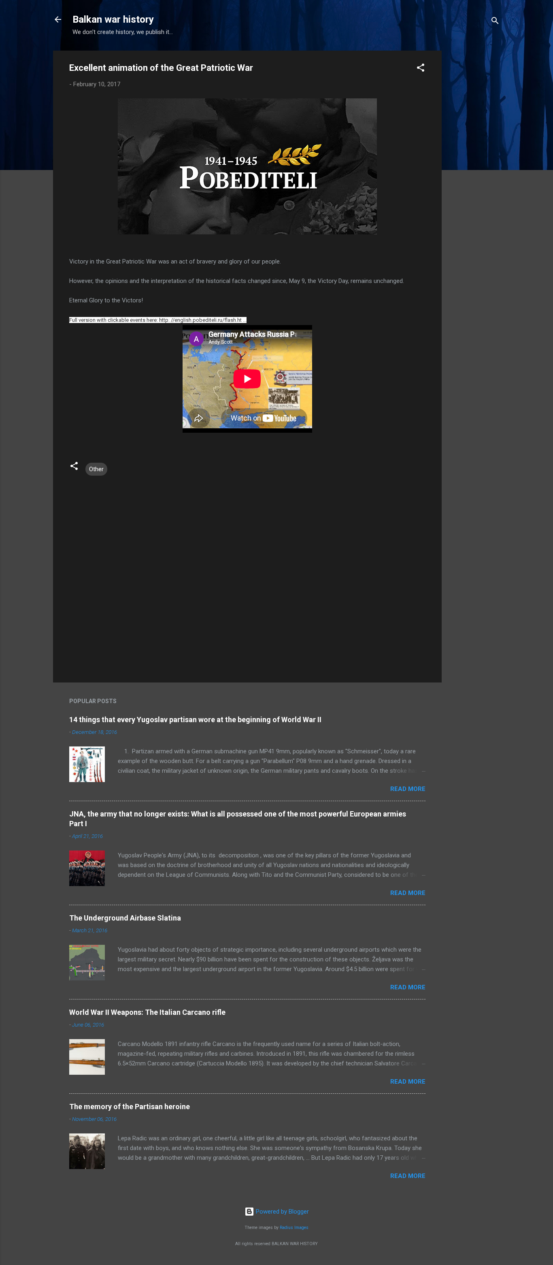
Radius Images (294, 1227)
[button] (420, 69)
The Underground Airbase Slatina (125, 918)
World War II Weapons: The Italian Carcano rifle (147, 1012)
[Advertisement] (474, 172)
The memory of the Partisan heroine (129, 1106)
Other (96, 469)
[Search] (495, 22)
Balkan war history (113, 19)
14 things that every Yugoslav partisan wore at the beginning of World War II (195, 719)
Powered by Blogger (281, 1211)
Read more (407, 789)
